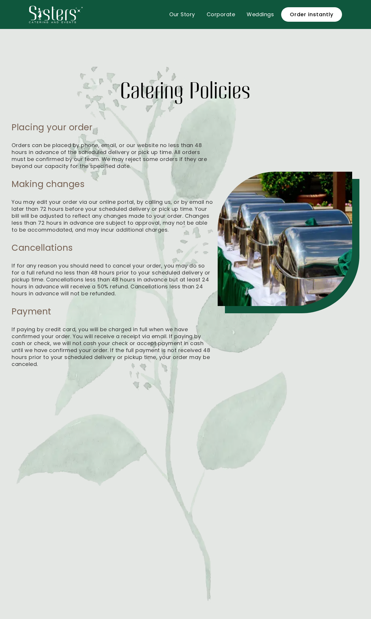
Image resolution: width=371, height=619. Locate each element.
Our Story (182, 14)
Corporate (221, 14)
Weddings (260, 14)
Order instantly (311, 14)
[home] (56, 14)
